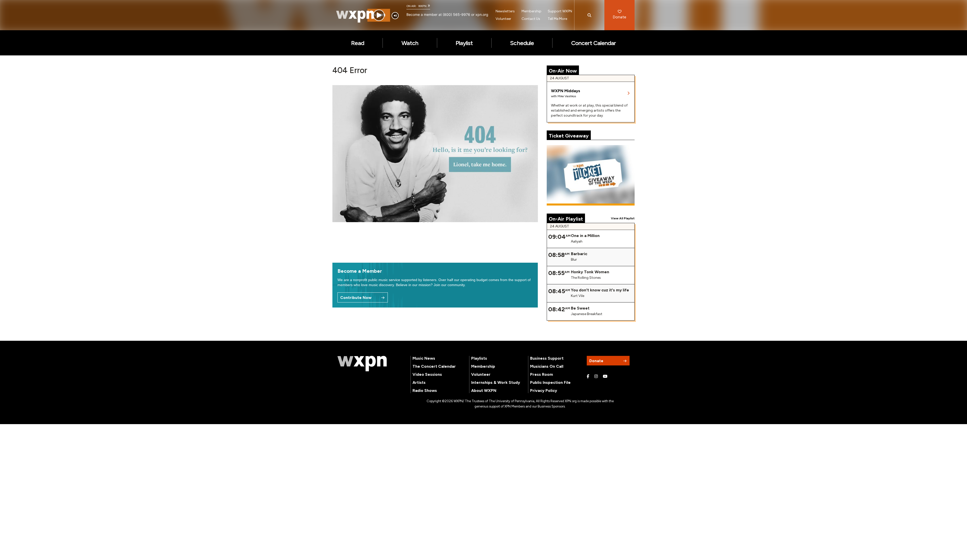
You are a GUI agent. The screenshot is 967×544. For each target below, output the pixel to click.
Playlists (479, 358)
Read (357, 43)
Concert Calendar (593, 43)
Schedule (522, 43)
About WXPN (483, 390)
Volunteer (503, 19)
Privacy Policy (543, 390)
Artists (419, 382)
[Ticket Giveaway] (591, 175)
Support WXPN (560, 11)
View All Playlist (623, 218)
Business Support (547, 358)
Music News (423, 358)
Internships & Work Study (495, 382)
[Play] (379, 15)
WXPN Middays (565, 90)
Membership (531, 11)
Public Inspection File (550, 382)
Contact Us (531, 19)
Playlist (464, 43)
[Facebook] (588, 376)
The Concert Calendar (434, 366)
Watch (409, 43)
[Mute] (395, 15)
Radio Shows (424, 390)
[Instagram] (596, 376)
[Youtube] (605, 376)
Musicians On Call (546, 366)
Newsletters (505, 11)
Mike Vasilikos (567, 96)
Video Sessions (427, 374)
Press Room (541, 374)
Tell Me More (557, 19)
